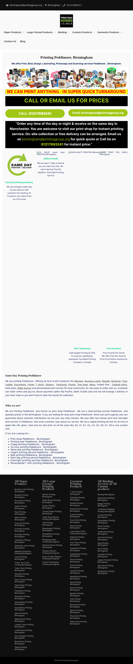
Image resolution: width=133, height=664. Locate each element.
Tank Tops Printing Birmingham (78, 544)
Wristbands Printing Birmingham (106, 572)
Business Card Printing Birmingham (24, 490)
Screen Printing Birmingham (76, 516)
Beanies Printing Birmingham (77, 594)
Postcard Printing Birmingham (22, 524)
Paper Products (12, 32)
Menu (92, 384)
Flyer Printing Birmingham (20, 513)
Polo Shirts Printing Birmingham (78, 521)
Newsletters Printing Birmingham (23, 609)
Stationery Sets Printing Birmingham (25, 547)
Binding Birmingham (106, 494)
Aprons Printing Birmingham (76, 611)
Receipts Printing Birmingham (22, 575)
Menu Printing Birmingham (20, 518)
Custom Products (82, 32)
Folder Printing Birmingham (21, 507)
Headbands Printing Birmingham (78, 577)
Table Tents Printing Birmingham (23, 569)
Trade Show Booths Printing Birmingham (50, 518)
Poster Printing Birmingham (48, 507)
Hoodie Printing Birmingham (76, 504)
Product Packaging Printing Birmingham (50, 563)
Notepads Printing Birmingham (22, 597)
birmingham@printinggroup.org (25, 5)
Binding (62, 32)
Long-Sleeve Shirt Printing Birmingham (78, 532)
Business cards (93, 381)
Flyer (124, 381)
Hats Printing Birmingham (75, 583)
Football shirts (119, 384)
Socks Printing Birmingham (76, 566)
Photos (72, 384)
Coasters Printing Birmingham (105, 555)
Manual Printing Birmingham (21, 614)
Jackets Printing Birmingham (77, 572)
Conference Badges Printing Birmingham (106, 510)
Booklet (106, 381)
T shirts (40, 384)
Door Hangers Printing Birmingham (24, 637)
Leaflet (9, 384)
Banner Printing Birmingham (48, 495)
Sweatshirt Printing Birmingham (78, 549)
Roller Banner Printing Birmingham (51, 501)
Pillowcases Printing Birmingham (78, 623)
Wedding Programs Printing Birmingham (23, 552)
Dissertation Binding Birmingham (106, 499)
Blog (22, 41)
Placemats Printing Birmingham (78, 617)
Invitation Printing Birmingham (22, 530)
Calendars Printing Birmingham (22, 541)
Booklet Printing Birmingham (21, 496)
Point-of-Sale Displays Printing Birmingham (51, 558)
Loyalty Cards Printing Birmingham (24, 626)
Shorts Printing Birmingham (76, 561)
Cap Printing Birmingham (75, 600)
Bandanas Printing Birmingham (77, 606)
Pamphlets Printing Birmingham (23, 592)
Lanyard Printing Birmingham (105, 516)
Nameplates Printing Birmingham (106, 521)
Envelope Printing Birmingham (22, 535)
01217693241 (73, 5)
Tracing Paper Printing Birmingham (51, 512)
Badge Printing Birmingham (104, 505)
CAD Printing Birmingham (47, 524)
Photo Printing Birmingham (104, 527)
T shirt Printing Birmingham (76, 493)
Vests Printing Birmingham (76, 527)
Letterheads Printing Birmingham (23, 631)
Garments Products (108, 32)
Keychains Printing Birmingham (105, 567)
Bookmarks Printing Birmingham (23, 642)
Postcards (61, 384)
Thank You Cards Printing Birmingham (23, 564)
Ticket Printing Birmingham (21, 558)
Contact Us (10, 41)
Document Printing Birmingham (22, 502)
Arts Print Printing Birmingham (105, 538)
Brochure (116, 381)
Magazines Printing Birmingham (23, 620)
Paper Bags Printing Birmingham (23, 586)
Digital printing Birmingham (21, 648)
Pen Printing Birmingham (103, 550)
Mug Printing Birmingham (103, 544)
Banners (79, 381)
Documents (20, 384)
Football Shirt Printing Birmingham (79, 510)
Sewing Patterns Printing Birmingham (50, 552)
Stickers (49, 384)
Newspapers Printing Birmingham (23, 603)
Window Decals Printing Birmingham (52, 546)
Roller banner (24, 388)
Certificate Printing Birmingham (106, 533)
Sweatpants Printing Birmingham (78, 555)
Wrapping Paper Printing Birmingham (50, 541)
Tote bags (82, 384)
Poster (31, 384)
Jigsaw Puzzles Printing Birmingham (108, 561)
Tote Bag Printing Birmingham (77, 499)
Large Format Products (39, 32)
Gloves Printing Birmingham (76, 589)
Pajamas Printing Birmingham (77, 538)
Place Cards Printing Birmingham (23, 581)
